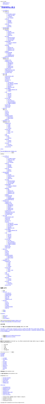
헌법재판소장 (8, 123)
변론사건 (7, 19)
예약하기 (9, 25)
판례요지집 (10, 35)
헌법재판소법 (10, 47)
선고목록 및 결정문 (11, 14)
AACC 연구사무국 (6, 394)
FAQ (4, 369)
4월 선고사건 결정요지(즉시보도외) (13, 335)
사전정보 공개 (10, 82)
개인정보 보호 (6, 379)
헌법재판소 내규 (11, 50)
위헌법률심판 (10, 63)
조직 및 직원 (7, 129)
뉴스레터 (7, 114)
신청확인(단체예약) (12, 103)
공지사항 (9, 93)
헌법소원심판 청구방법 (10, 69)
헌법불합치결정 (11, 55)
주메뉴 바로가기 (6, 2)
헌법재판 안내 (6, 57)
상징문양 (9, 138)
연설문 (9, 126)
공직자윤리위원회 (9, 115)
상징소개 (7, 135)
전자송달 (5, 363)
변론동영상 (10, 22)
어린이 (1, 148)
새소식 (6, 110)
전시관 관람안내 (11, 100)
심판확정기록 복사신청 (12, 89)
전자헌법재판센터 (9, 71)
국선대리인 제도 (8, 72)
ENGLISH (2, 151)
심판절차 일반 (8, 68)
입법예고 (7, 51)
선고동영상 (10, 16)
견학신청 (9, 95)
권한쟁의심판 (10, 67)
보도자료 (7, 112)
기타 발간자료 (10, 40)
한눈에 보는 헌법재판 (12, 42)
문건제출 (5, 361)
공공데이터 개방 (11, 87)
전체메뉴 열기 (14, 151)
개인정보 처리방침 (7, 377)
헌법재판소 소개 (6, 120)
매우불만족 (6, 349)
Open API (9, 86)
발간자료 (7, 36)
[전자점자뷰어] (8, 321)
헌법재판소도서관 (6, 388)
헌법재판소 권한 (8, 61)
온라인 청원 (7, 107)
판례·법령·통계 (6, 27)
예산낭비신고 (8, 79)
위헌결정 (9, 53)
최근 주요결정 (10, 17)
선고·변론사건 (6, 10)
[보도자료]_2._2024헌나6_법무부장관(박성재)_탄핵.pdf (14, 330)
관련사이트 (2, 384)
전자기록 (5, 364)
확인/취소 (9, 26)
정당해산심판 (10, 66)
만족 (5, 345)
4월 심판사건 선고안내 (10, 336)
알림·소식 (5, 108)
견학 (6, 92)
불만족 (5, 348)
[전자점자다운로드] (16, 321)
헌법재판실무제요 (11, 37)
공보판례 (9, 31)
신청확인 (9, 90)
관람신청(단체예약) (12, 102)
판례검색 (9, 33)
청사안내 (9, 144)
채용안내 (7, 119)
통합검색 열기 (8, 151)
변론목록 (9, 21)
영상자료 (9, 141)
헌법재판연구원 (6, 389)
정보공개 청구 (10, 84)
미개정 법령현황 (8, 52)
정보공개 (7, 81)
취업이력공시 (10, 116)
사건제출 (5, 358)
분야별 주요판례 (11, 32)
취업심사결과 (10, 118)
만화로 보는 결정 (11, 15)
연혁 (6, 134)
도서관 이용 (7, 104)
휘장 (8, 136)
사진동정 (9, 128)
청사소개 (7, 143)
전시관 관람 (7, 98)
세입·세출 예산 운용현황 (13, 83)
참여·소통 (5, 73)
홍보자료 (7, 139)
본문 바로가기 (6, 3)
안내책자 (9, 140)
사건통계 (9, 43)
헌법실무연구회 (6, 393)
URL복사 (13, 320)
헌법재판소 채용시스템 (7, 392)
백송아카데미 (8, 105)
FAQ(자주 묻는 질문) (9, 76)
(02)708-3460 (7, 371)
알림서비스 (5, 365)
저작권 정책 (5, 380)
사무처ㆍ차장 (10, 131)
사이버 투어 (10, 145)
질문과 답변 (7, 77)
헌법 (8, 46)
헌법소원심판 (10, 62)
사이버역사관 (5, 390)
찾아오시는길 (8, 146)
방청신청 (7, 24)
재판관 (9, 130)
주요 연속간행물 (11, 38)
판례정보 (7, 30)
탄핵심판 (9, 65)
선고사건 (7, 12)
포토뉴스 (7, 113)
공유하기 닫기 (18, 320)
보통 (5, 347)
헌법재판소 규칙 (11, 48)
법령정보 (7, 45)
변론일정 (9, 20)
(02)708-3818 (8, 373)
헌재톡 (3, 353)
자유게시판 (7, 78)
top (1, 353)
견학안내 (9, 94)
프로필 (9, 125)
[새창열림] (5, 315)
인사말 (9, 124)
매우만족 (6, 344)
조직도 (9, 133)
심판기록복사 (8, 88)
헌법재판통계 (8, 41)
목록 (1, 338)
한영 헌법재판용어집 (9, 56)
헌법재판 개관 (8, 60)
